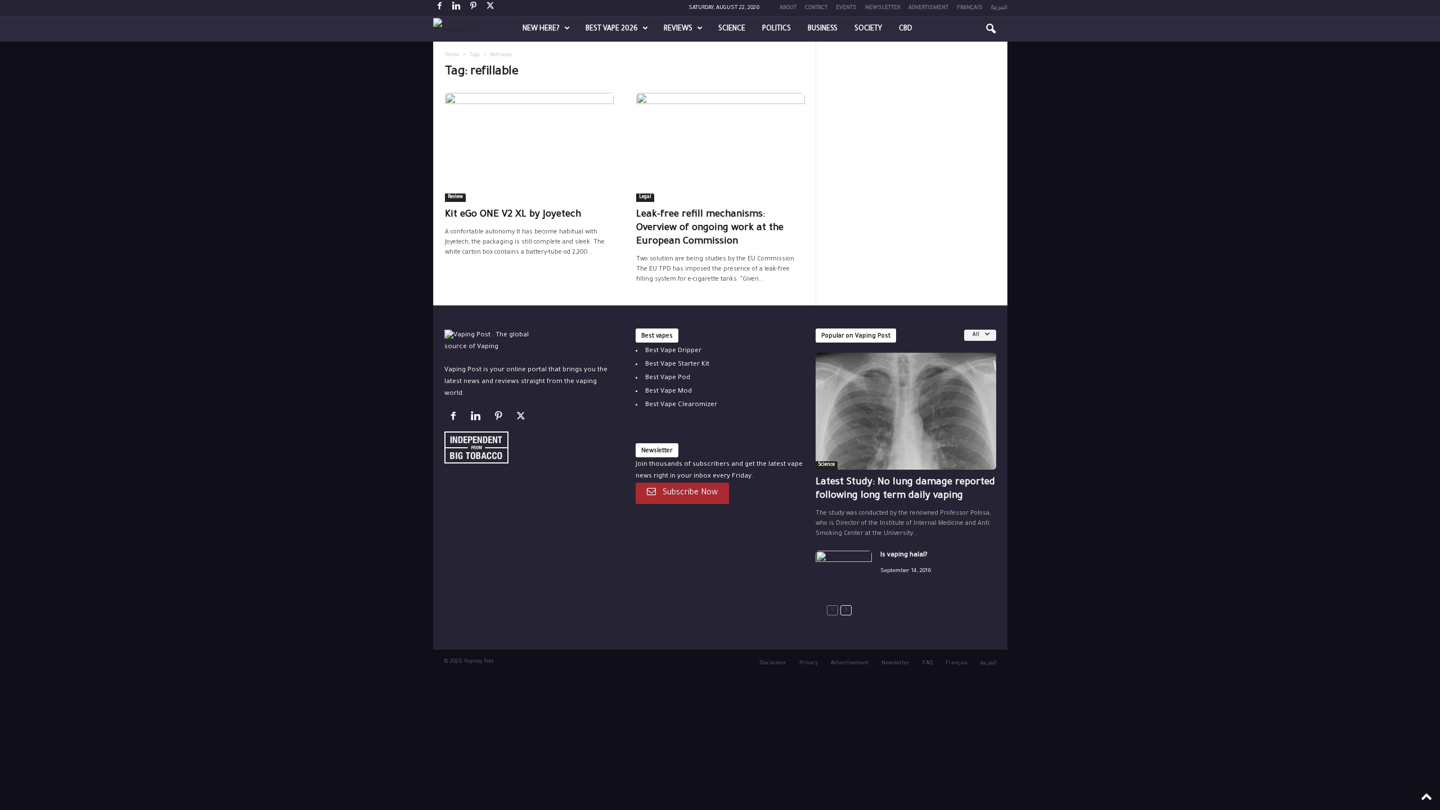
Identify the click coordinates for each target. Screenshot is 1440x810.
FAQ (927, 663)
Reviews (678, 29)
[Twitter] (522, 418)
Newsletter (882, 8)
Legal (645, 197)
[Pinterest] (473, 8)
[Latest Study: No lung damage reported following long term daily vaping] (906, 411)
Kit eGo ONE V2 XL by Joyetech (513, 215)
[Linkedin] (457, 8)
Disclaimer (772, 663)
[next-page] (846, 610)
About (788, 8)
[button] (990, 29)
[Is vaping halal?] (844, 572)
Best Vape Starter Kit (677, 364)
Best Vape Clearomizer (681, 405)
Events (846, 8)
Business (823, 29)
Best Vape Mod (668, 391)
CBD (905, 29)
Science (731, 29)
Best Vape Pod (667, 378)
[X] (490, 8)
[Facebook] (440, 8)
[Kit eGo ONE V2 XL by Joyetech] (529, 147)
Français (970, 8)
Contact (816, 8)
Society (868, 29)
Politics (776, 29)
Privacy (808, 663)
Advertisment (928, 8)
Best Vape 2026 (612, 29)
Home (452, 55)
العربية (999, 8)
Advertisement (849, 663)
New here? (541, 29)
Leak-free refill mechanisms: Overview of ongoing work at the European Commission (710, 229)
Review (455, 197)
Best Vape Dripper (673, 351)
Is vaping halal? (904, 555)
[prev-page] (832, 610)
